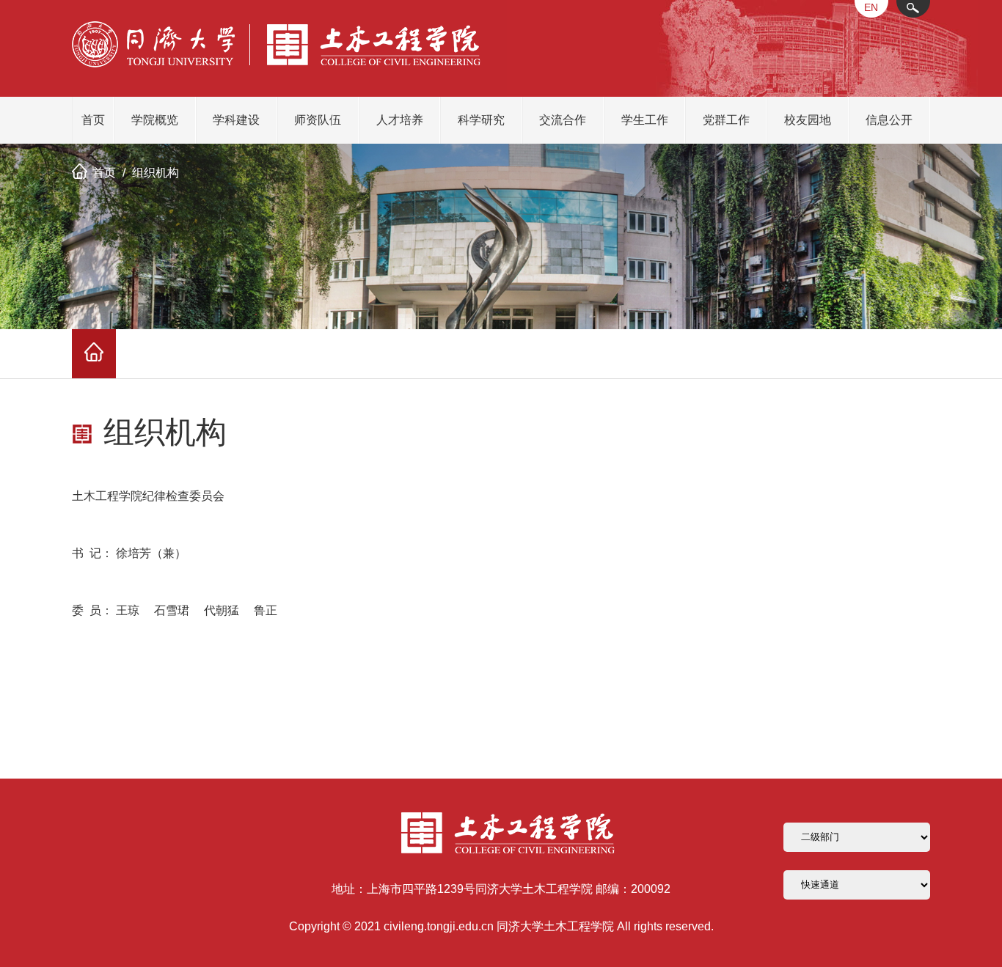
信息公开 (889, 120)
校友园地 (807, 120)
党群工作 (726, 120)
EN (871, 7)
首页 (93, 120)
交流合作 (562, 120)
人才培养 (399, 120)
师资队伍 (317, 120)
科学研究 (481, 120)
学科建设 (236, 120)
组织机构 (155, 172)
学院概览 (154, 120)
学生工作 (644, 120)
